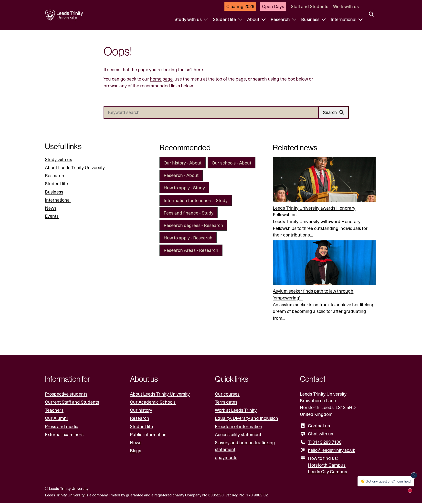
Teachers (54, 410)
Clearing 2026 (240, 6)
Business (310, 19)
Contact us (319, 425)
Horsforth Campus (327, 465)
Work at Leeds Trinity (236, 410)
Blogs (135, 450)
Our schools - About (231, 163)
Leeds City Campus (327, 471)
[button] (333, 112)
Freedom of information (238, 426)
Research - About (181, 175)
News (50, 208)
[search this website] (371, 14)
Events (52, 216)
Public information (148, 434)
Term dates (226, 402)
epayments (226, 457)
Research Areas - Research (191, 250)
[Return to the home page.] (64, 15)
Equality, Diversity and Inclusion (246, 418)
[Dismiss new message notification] (414, 475)
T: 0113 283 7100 (324, 442)
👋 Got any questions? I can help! (385, 481)
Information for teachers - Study (196, 200)
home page (161, 79)
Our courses (227, 394)
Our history (141, 410)
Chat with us (320, 434)
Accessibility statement (238, 434)
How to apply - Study (184, 188)
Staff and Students (309, 6)
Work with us (346, 6)
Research (281, 19)
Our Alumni (56, 418)
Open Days (273, 6)
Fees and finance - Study (188, 213)
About (253, 19)
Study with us (189, 19)
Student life (225, 19)
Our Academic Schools (153, 402)
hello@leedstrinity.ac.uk (331, 450)
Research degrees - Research (193, 225)
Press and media (61, 426)
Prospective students (66, 394)
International (344, 19)
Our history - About (182, 163)
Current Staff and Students (72, 402)
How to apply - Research (188, 238)
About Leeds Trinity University (75, 167)
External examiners (64, 434)
